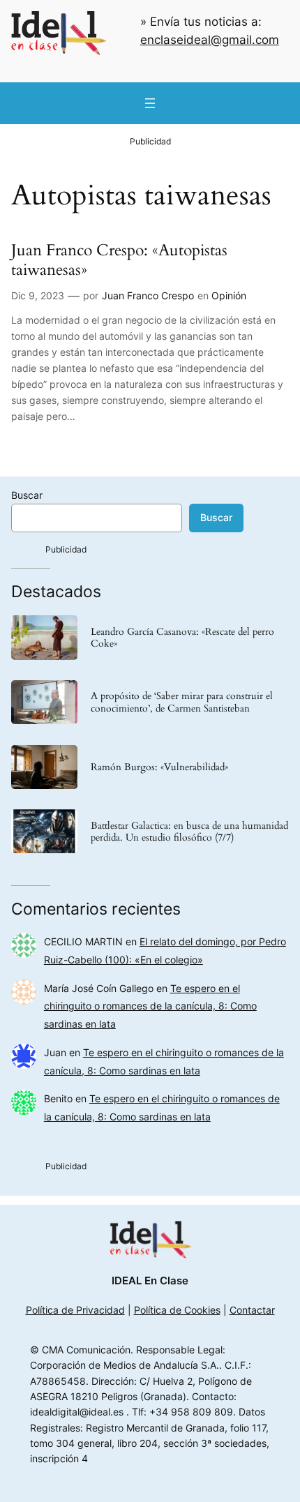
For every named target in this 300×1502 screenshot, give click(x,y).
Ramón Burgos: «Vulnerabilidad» (159, 767)
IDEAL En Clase (150, 1281)
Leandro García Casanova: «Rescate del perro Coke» (182, 637)
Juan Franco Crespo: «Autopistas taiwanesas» (119, 260)
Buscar (27, 495)
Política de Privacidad (75, 1310)
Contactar (252, 1310)
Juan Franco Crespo (148, 295)
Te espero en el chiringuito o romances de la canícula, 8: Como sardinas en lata (150, 1006)
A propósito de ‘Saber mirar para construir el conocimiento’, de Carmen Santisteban (182, 702)
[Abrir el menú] (150, 103)
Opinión (228, 295)
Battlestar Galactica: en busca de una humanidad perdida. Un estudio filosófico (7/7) (189, 831)
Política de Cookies (177, 1310)
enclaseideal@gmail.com (209, 40)
